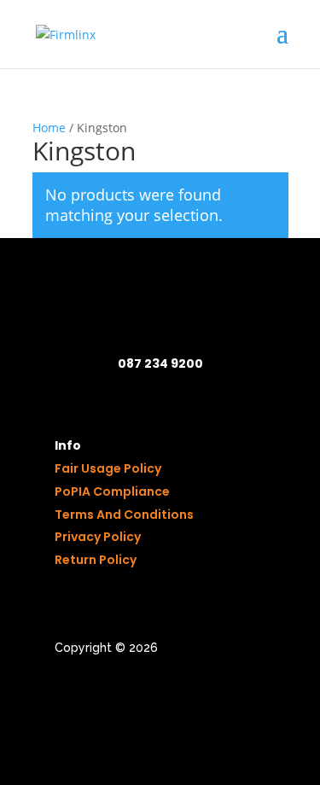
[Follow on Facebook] (68, 696)
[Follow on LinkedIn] (102, 696)
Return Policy (96, 559)
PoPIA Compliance (112, 491)
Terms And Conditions (124, 514)
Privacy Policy (98, 536)
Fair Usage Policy (108, 468)
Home (49, 127)
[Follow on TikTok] (136, 696)
